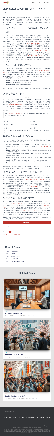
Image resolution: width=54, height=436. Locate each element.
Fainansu (33, 2)
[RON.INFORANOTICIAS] (6, 2)
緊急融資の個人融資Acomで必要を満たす (16, 396)
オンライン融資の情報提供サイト (35, 43)
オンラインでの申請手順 (42, 146)
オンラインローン (9, 234)
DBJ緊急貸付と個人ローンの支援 (13, 256)
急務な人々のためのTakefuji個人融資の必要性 (15, 261)
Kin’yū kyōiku (46, 2)
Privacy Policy (7, 417)
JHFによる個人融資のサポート (12, 253)
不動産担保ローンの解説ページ (42, 50)
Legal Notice (21, 417)
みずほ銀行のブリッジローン (35, 55)
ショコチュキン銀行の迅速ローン (13, 251)
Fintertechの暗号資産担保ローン (34, 186)
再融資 (18, 234)
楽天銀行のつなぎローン (17, 203)
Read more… (34, 315)
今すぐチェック (27, 222)
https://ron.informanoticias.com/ (23, 426)
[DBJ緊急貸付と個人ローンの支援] (27, 335)
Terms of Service (40, 417)
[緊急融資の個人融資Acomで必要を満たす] (27, 376)
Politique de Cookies (30, 417)
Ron (39, 2)
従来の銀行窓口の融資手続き (16, 104)
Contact (48, 417)
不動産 (15, 234)
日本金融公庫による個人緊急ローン (13, 258)
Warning (14, 417)
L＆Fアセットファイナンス (30, 210)
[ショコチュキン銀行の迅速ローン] (27, 294)
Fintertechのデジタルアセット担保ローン (35, 179)
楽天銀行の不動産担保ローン (16, 113)
